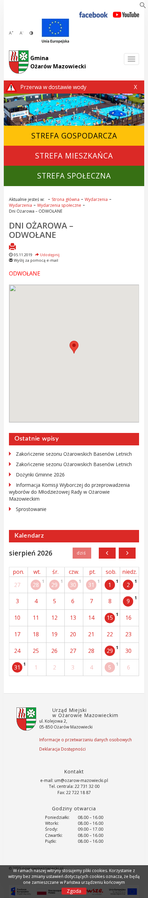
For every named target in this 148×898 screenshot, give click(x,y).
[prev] (107, 553)
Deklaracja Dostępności (62, 749)
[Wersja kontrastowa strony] (31, 33)
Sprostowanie (31, 509)
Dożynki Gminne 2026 (40, 474)
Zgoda (74, 891)
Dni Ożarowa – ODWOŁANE (41, 230)
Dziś (82, 553)
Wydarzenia (96, 199)
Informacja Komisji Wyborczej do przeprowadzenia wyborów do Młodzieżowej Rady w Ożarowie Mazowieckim (69, 492)
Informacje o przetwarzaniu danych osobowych (85, 740)
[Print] (12, 247)
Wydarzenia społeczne (59, 205)
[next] (127, 553)
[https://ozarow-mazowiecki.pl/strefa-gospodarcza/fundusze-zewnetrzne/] (55, 31)
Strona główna (66, 199)
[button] (142, 6)
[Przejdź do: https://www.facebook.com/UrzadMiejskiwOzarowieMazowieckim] (93, 14)
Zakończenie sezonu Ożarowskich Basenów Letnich (74, 454)
